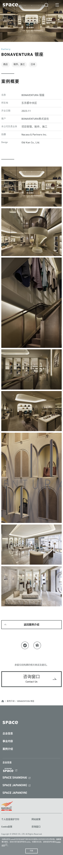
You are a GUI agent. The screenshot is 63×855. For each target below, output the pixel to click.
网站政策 (36, 819)
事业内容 (8, 741)
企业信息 (8, 733)
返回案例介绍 (31, 625)
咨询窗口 (36, 827)
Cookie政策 (6, 827)
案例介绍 (11, 701)
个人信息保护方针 (10, 819)
